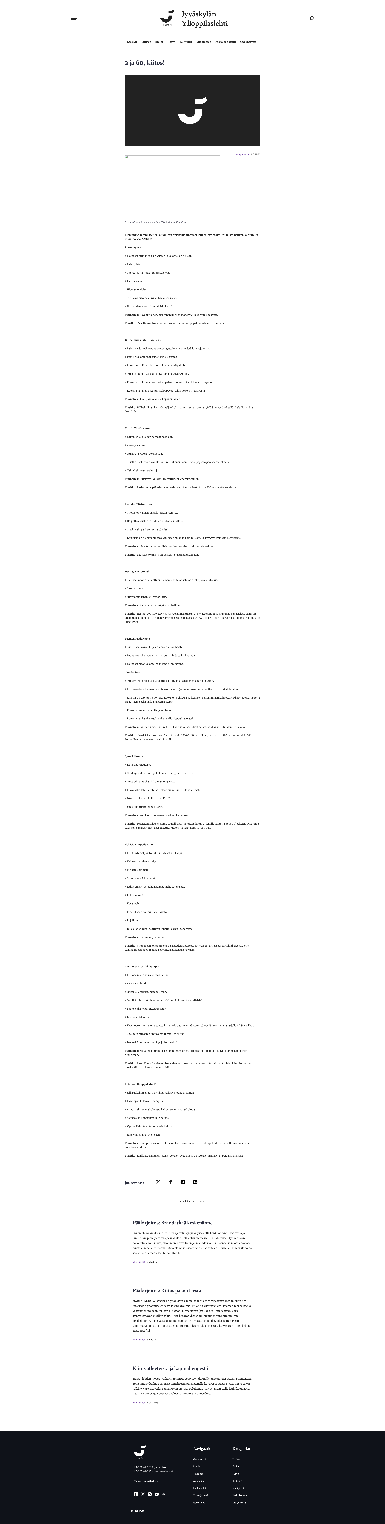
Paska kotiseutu (225, 42)
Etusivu (132, 42)
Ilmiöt (159, 42)
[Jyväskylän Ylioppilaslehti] (140, 1458)
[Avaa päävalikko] (74, 18)
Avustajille (199, 1480)
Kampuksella (242, 154)
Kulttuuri (186, 42)
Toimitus (198, 1473)
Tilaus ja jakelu (201, 1495)
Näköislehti (199, 1502)
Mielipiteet (203, 42)
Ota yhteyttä (248, 42)
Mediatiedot (199, 1488)
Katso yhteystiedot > (146, 1481)
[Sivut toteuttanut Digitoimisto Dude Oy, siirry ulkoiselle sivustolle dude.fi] (137, 1511)
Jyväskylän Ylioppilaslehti (205, 18)
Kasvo (171, 42)
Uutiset (146, 42)
